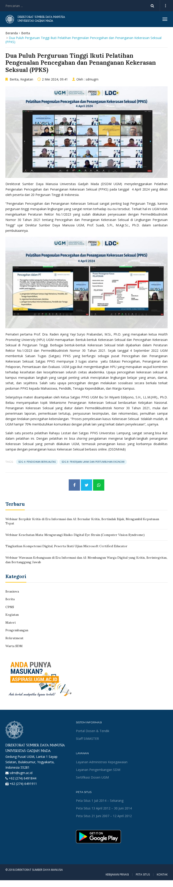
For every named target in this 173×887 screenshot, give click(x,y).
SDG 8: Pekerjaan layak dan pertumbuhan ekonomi (93, 461)
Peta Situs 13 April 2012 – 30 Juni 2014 (104, 808)
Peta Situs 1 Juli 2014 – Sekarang (99, 800)
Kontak (162, 874)
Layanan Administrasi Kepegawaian (101, 762)
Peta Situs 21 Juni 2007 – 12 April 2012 (104, 816)
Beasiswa (12, 591)
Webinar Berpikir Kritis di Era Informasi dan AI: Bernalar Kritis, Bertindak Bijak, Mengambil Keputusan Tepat (82, 521)
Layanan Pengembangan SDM (98, 770)
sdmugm (92, 79)
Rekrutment (14, 638)
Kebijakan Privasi (117, 874)
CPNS (9, 607)
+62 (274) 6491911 (23, 783)
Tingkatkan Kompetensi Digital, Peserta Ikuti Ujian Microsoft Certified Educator (66, 546)
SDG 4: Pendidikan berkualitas (37, 461)
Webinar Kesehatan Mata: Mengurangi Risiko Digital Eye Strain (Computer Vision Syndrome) (75, 535)
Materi (10, 622)
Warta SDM (14, 646)
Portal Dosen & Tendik (92, 731)
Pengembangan (16, 630)
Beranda (11, 33)
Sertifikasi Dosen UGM (92, 777)
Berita (25, 33)
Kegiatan (26, 79)
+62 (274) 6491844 (22, 778)
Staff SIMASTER (87, 738)
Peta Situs (143, 874)
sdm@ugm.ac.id (20, 773)
